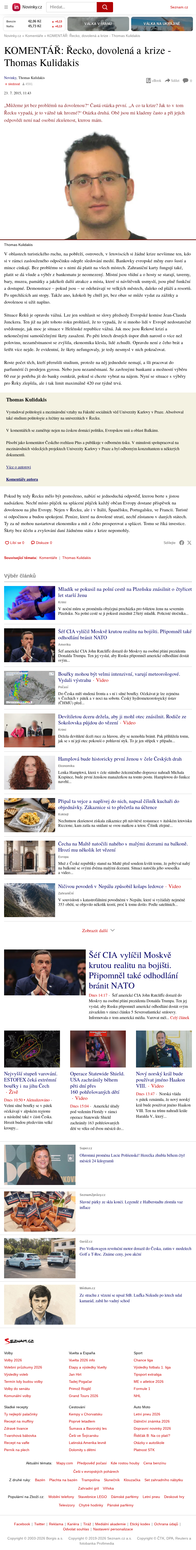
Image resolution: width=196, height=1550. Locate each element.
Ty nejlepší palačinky (21, 1414)
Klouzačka (132, 1480)
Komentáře (48, 558)
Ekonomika (66, 766)
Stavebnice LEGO (92, 1497)
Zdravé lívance (16, 1428)
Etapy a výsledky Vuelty (88, 1367)
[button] (98, 185)
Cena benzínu (154, 1463)
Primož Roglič (80, 1389)
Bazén (40, 1480)
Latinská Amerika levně (87, 1443)
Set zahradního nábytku (163, 1480)
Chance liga (143, 1360)
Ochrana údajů (166, 1524)
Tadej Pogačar (80, 1381)
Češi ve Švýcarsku (84, 1436)
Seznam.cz (179, 7)
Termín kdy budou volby (23, 1381)
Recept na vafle (16, 1443)
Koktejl (63, 814)
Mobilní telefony (61, 1497)
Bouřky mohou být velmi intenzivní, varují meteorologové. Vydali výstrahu (119, 676)
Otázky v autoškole (149, 1443)
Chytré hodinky (91, 1505)
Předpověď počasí (92, 1463)
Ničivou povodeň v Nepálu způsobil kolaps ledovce (111, 886)
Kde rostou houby (125, 1463)
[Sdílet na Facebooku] (181, 542)
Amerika (64, 644)
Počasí (63, 687)
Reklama (56, 1524)
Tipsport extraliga (148, 1374)
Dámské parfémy (125, 1497)
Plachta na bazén (63, 1480)
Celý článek (179, 1017)
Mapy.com (64, 1463)
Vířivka (108, 1488)
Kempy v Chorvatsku (85, 1414)
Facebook (22, 1524)
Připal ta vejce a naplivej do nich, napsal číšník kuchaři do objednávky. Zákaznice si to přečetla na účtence (118, 804)
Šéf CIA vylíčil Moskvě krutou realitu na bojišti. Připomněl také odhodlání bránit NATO (125, 634)
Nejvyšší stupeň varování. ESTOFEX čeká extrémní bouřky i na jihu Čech (30, 1079)
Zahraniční (66, 893)
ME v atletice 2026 (149, 1381)
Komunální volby (17, 1396)
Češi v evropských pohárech (96, 1471)
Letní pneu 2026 (147, 1414)
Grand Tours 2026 (83, 1396)
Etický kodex (140, 1524)
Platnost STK (144, 1450)
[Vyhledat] (105, 7)
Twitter (39, 1524)
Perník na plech (16, 1450)
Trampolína (90, 1480)
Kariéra (73, 1524)
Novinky (10, 77)
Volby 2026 (13, 1360)
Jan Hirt (75, 1374)
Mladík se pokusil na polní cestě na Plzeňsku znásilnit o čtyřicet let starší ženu (125, 591)
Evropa (63, 857)
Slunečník (112, 1480)
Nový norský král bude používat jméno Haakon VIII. (160, 1079)
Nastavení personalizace (113, 1529)
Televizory (67, 1505)
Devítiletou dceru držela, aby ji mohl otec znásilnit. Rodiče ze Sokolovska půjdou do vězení (122, 719)
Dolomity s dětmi (82, 1450)
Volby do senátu (17, 1389)
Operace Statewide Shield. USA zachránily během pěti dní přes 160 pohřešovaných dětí (97, 1082)
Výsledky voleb (16, 1374)
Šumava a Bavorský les (88, 1428)
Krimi (62, 602)
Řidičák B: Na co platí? (152, 1436)
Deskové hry (174, 1497)
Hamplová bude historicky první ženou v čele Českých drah (120, 758)
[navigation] (6, 7)
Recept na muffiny (18, 1421)
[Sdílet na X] (189, 542)
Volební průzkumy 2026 (23, 1367)
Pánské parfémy (120, 1505)
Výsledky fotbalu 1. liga (152, 1367)
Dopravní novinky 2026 (152, 1428)
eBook (156, 80)
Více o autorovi (18, 467)
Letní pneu (151, 1497)
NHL (137, 1396)
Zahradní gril (88, 1488)
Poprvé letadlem (82, 1421)
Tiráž (87, 1524)
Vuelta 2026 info (82, 1360)
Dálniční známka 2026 (152, 1421)
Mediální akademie (110, 1524)
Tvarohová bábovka (20, 1436)
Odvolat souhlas (76, 1529)
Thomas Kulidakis (76, 558)
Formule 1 (142, 1389)
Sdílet (175, 80)
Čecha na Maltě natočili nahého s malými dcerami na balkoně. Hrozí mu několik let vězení (123, 846)
